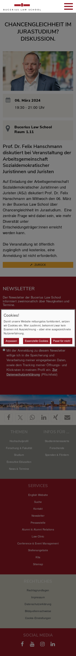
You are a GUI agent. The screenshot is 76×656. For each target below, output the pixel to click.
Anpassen (11, 341)
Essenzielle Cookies (36, 341)
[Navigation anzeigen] (68, 6)
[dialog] (38, 327)
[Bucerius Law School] (22, 6)
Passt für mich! (61, 341)
